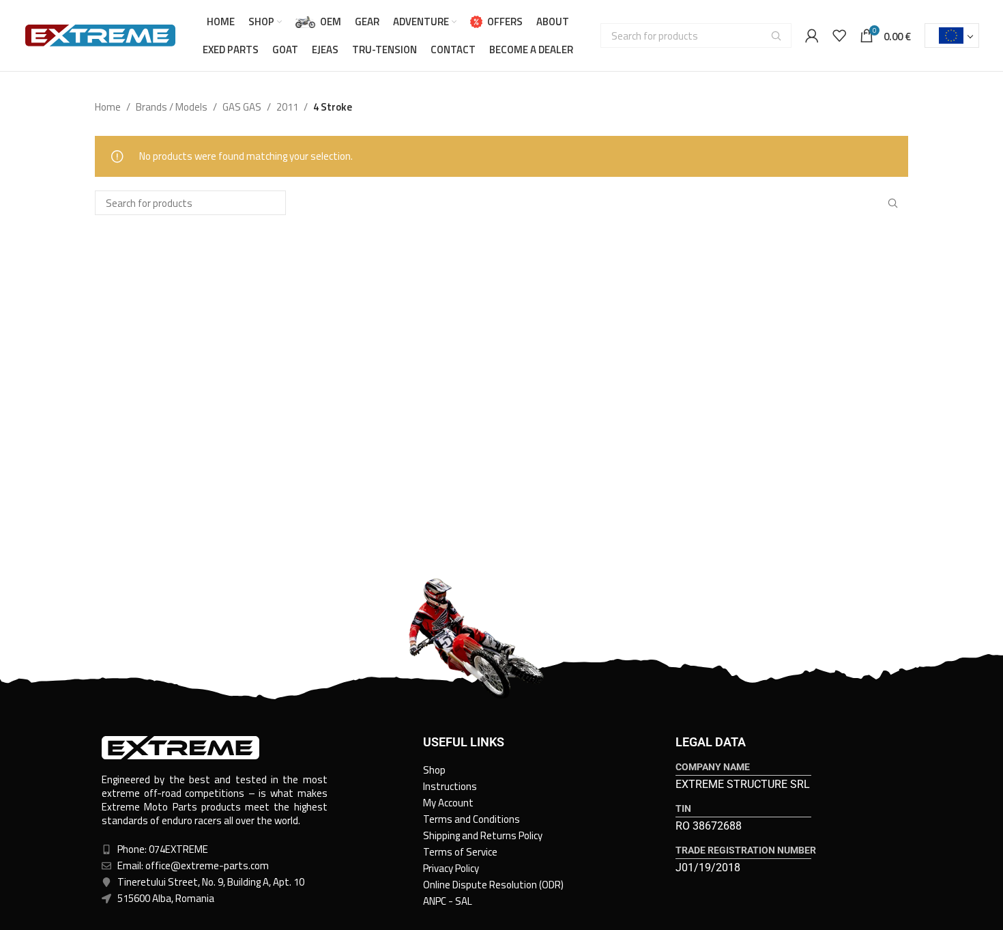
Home (108, 107)
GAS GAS (241, 107)
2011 (287, 107)
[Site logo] (100, 34)
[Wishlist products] (839, 35)
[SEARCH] (775, 35)
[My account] (812, 35)
